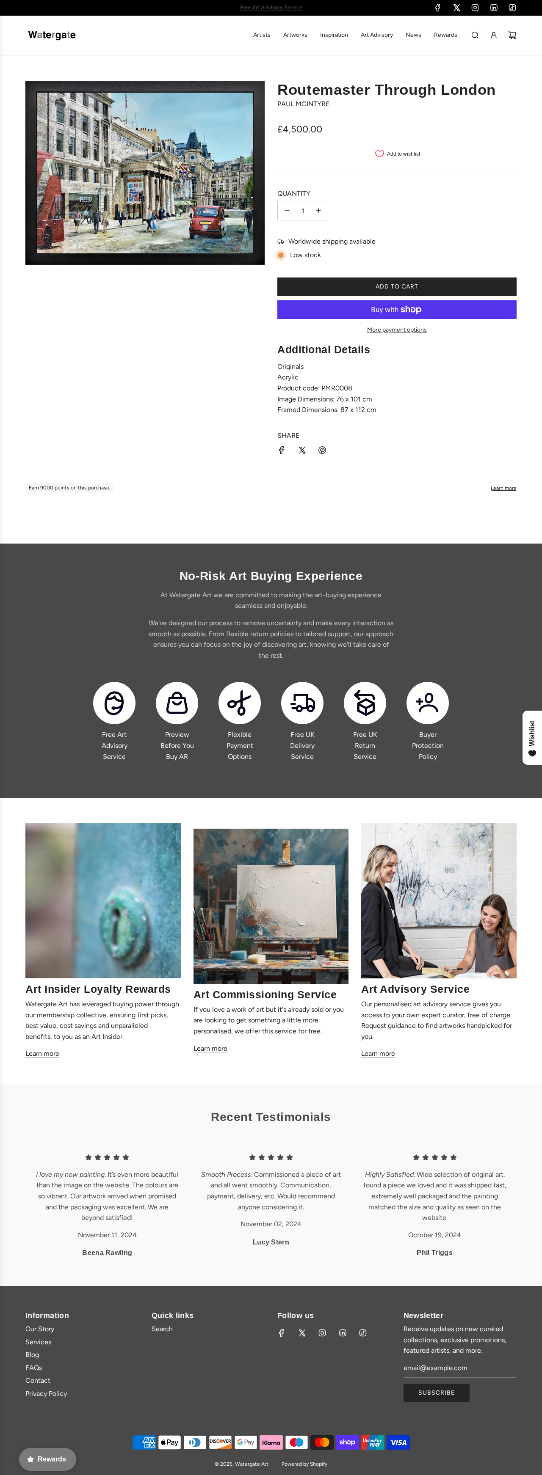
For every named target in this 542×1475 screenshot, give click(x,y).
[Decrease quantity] (287, 210)
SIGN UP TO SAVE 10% (271, 7)
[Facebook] (438, 7)
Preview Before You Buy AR (177, 745)
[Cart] (512, 35)
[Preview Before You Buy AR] (177, 703)
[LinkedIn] (493, 7)
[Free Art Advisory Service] (114, 703)
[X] (456, 7)
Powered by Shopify (304, 1464)
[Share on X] (302, 452)
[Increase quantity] (318, 210)
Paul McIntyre (303, 104)
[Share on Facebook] (281, 452)
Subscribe (436, 1392)
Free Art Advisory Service (114, 745)
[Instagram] (475, 7)
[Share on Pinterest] (322, 452)
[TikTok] (512, 7)
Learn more (42, 1053)
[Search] (475, 35)
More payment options (397, 329)
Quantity (293, 194)
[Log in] (493, 35)
